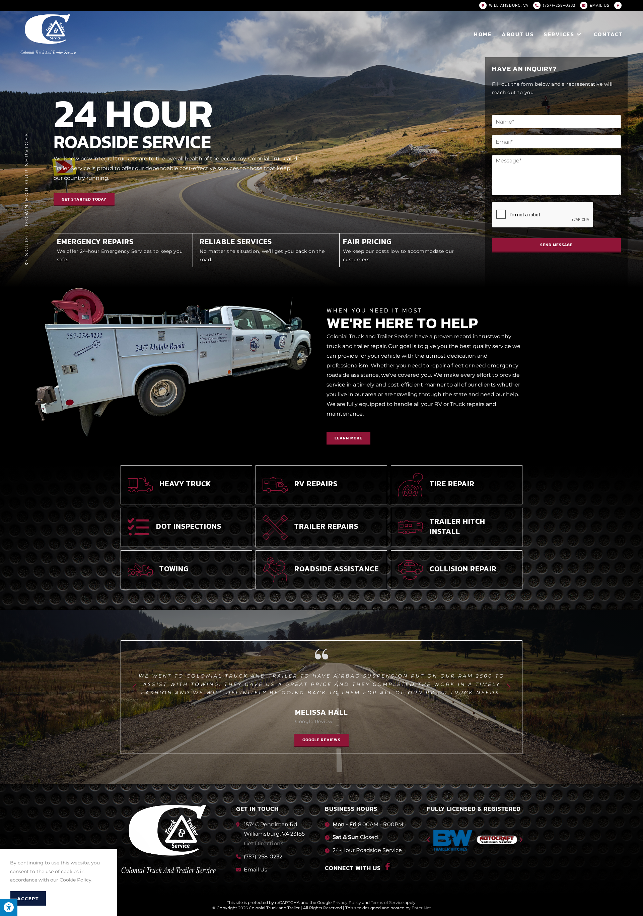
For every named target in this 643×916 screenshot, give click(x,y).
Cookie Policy (75, 880)
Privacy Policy (347, 902)
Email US (600, 5)
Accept (28, 898)
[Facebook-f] (387, 866)
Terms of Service (387, 902)
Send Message (556, 245)
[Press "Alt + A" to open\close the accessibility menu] (8, 907)
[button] (348, 438)
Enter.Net (421, 907)
